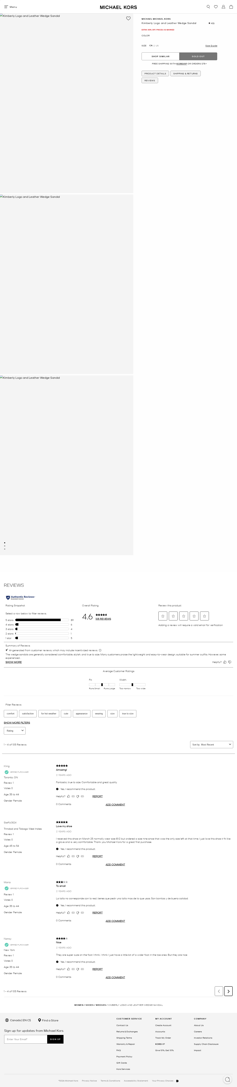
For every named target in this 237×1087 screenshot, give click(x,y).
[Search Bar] (208, 7)
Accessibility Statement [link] (136, 1080)
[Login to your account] (223, 7)
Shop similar (161, 56)
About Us (199, 1025)
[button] (227, 1079)
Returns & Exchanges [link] (127, 1031)
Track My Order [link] (163, 1037)
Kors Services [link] (123, 1069)
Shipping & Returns (185, 73)
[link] (160, 1044)
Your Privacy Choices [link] (163, 1080)
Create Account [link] (163, 1025)
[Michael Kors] (118, 7)
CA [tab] (151, 45)
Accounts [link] (160, 1031)
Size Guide (211, 45)
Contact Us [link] (122, 1025)
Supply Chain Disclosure (206, 1044)
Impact (197, 1050)
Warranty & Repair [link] (125, 1044)
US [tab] (157, 45)
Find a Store (49, 1020)
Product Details (155, 73)
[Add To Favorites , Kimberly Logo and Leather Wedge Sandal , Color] (128, 18)
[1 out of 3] (4, 542)
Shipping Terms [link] (124, 1037)
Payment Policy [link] (124, 1056)
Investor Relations (203, 1037)
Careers (198, 1031)
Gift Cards (121, 1062)
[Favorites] (216, 7)
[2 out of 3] (4, 545)
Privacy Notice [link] (89, 1080)
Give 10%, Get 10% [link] (164, 1050)
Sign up (55, 1039)
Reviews (150, 80)
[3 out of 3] (4, 549)
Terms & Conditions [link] (110, 1080)
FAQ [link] (118, 1050)
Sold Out (198, 56)
